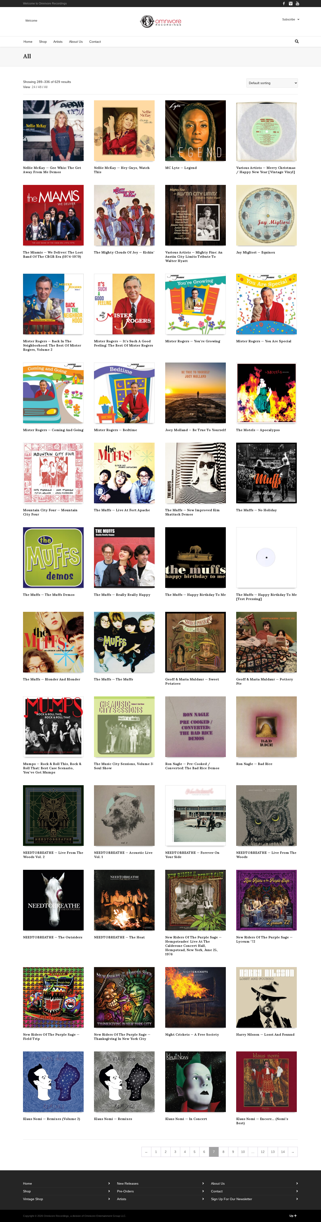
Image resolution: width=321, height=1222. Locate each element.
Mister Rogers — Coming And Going (53, 430)
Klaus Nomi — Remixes (113, 1119)
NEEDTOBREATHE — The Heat (119, 937)
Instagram (291, 3)
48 (40, 87)
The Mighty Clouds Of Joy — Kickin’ (124, 252)
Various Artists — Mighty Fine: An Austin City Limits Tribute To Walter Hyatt (194, 256)
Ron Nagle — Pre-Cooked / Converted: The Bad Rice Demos (192, 766)
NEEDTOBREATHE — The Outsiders (52, 937)
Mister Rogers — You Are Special (263, 341)
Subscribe (288, 19)
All (45, 87)
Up (291, 1216)
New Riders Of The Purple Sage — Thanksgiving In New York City (122, 1036)
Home (27, 1183)
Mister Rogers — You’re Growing (192, 341)
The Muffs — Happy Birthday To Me (195, 595)
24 (33, 87)
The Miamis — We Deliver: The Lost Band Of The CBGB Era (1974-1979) (53, 254)
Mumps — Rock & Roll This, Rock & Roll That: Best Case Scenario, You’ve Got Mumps (52, 768)
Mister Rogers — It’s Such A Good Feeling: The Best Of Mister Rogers (123, 343)
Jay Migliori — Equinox (255, 252)
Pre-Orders (125, 1191)
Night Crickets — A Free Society (192, 1034)
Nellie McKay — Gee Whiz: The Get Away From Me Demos (52, 170)
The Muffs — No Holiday (256, 510)
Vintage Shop (33, 1199)
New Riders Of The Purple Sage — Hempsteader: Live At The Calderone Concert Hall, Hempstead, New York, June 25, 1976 (193, 945)
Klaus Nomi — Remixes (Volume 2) (51, 1119)
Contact (217, 1191)
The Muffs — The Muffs (113, 679)
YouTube (297, 3)
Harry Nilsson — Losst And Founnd (265, 1034)
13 (273, 1152)
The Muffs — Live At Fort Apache (122, 510)
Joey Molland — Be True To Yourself (195, 430)
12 (263, 1152)
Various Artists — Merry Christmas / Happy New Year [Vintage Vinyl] (265, 170)
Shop (27, 1191)
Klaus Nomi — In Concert (186, 1119)
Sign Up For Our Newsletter (231, 1199)
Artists (121, 1199)
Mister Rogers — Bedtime (115, 430)
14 (283, 1152)
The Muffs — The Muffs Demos (48, 595)
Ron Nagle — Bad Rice (254, 764)
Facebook (284, 3)
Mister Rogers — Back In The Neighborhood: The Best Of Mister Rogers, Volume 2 (52, 345)
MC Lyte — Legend (181, 168)
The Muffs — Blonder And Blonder (51, 679)
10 (243, 1152)
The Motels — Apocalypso (258, 430)
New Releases (127, 1183)
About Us (218, 1183)
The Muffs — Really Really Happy (122, 595)
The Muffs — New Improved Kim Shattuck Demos (192, 512)
